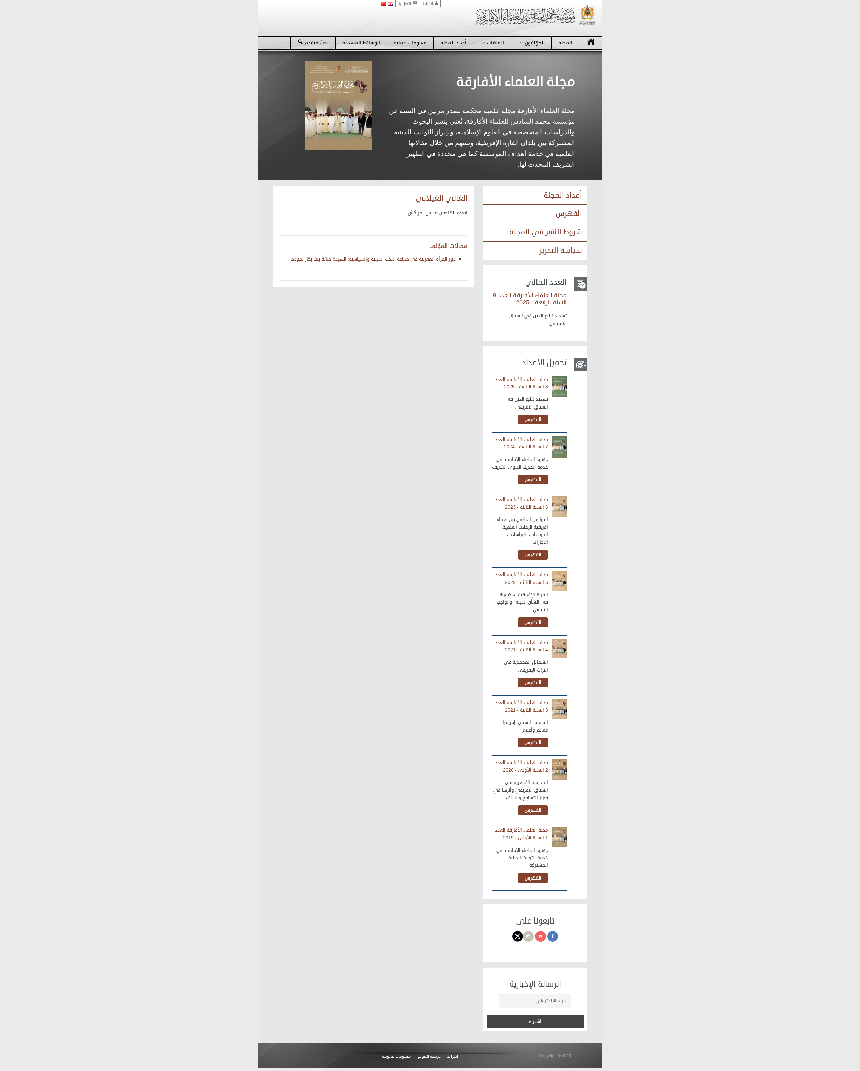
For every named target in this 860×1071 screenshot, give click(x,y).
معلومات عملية (410, 42)
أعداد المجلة (453, 42)
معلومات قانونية (396, 1056)
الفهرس (569, 213)
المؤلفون (535, 42)
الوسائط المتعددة (361, 42)
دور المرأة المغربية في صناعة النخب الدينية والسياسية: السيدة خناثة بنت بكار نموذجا (373, 259)
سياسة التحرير (560, 250)
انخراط (452, 1056)
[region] (430, 115)
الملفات (495, 42)
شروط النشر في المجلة (545, 232)
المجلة (565, 42)
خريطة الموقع (429, 1056)
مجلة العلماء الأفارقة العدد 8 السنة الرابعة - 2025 (530, 299)
